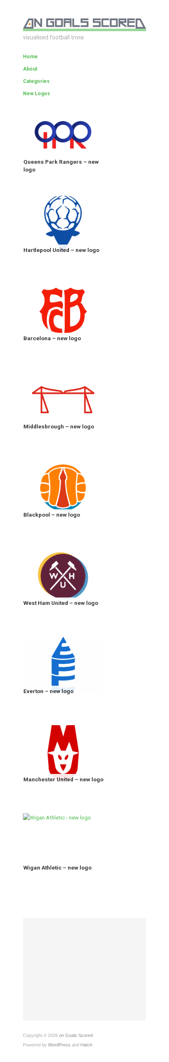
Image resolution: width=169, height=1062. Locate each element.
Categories (36, 81)
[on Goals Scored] (84, 23)
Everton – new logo (48, 691)
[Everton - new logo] (63, 664)
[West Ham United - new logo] (63, 575)
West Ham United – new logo (60, 603)
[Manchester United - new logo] (63, 752)
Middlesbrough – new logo (58, 426)
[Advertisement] (84, 969)
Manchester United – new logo (63, 779)
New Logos (36, 93)
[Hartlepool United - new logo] (63, 223)
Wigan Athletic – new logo (57, 867)
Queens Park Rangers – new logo (61, 165)
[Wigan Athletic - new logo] (57, 818)
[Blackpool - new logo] (63, 487)
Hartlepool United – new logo (61, 250)
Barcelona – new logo (52, 338)
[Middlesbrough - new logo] (63, 399)
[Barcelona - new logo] (63, 311)
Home (30, 56)
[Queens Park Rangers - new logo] (63, 134)
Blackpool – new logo (51, 514)
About (30, 68)
